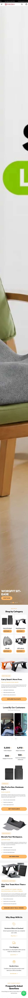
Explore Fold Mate (14, 699)
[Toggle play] (7, 725)
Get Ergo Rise (14, 856)
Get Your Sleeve (14, 809)
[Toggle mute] (12, 715)
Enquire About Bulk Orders (14, 908)
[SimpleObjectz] (9, 4)
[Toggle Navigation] (1, 4)
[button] (22, 4)
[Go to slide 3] (14, 602)
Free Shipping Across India (8, 1)
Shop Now (6, 598)
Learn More (13, 954)
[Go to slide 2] (12, 602)
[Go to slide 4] (16, 602)
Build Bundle (13, 973)
